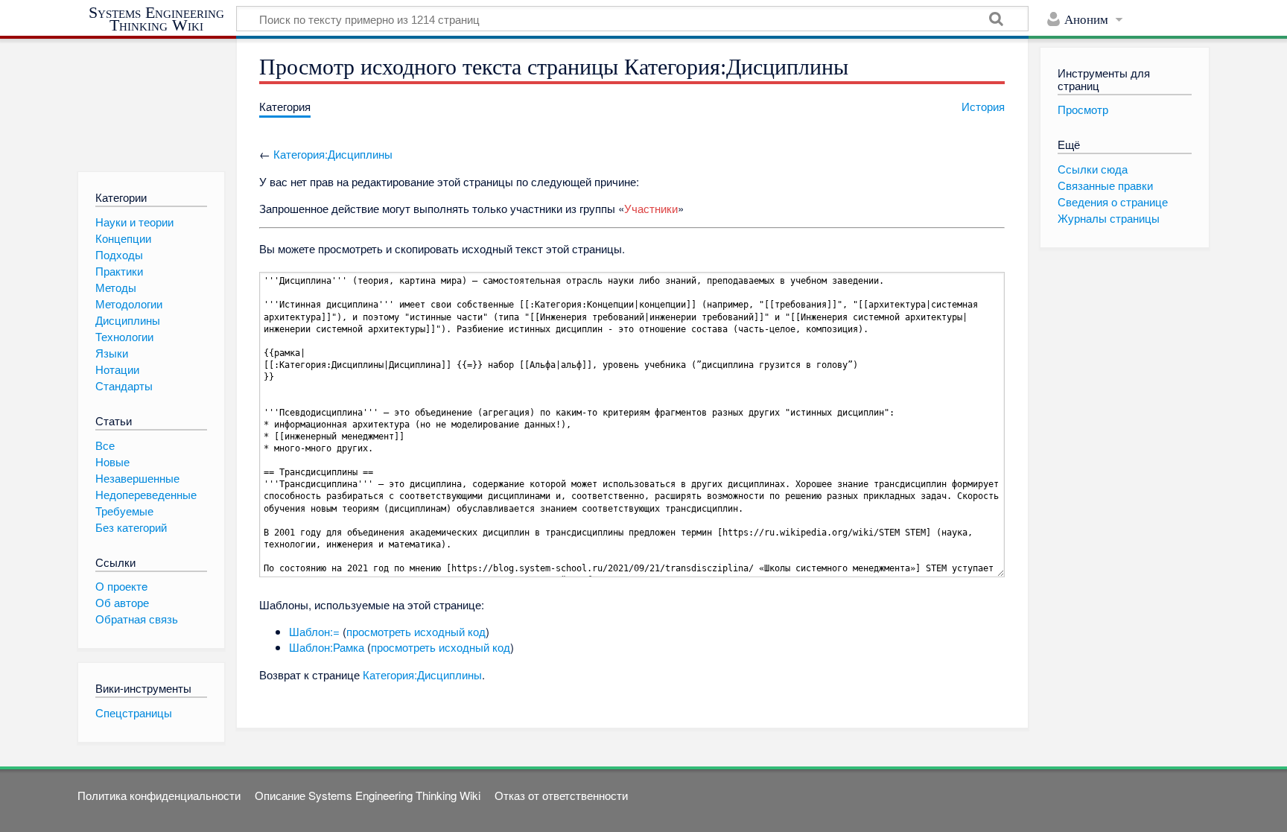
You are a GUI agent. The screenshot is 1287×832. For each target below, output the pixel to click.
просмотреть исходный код (416, 631)
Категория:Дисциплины (333, 154)
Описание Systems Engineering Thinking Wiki (367, 795)
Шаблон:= (314, 631)
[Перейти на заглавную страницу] (151, 98)
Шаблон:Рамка (326, 647)
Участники (651, 208)
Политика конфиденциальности (159, 795)
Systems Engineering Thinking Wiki (156, 19)
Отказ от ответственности (561, 795)
